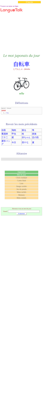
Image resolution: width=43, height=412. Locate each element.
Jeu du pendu (21, 189)
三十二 (4, 137)
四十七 (25, 142)
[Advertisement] (21, 27)
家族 (34, 134)
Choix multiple (21, 178)
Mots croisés (21, 198)
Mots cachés (21, 192)
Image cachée (21, 186)
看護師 (4, 134)
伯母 (3, 130)
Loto (21, 183)
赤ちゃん (26, 137)
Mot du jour (21, 175)
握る (24, 130)
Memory (21, 195)
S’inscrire (29, 2)
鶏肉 (14, 130)
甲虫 (14, 134)
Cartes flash (21, 181)
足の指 (35, 137)
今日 (14, 142)
